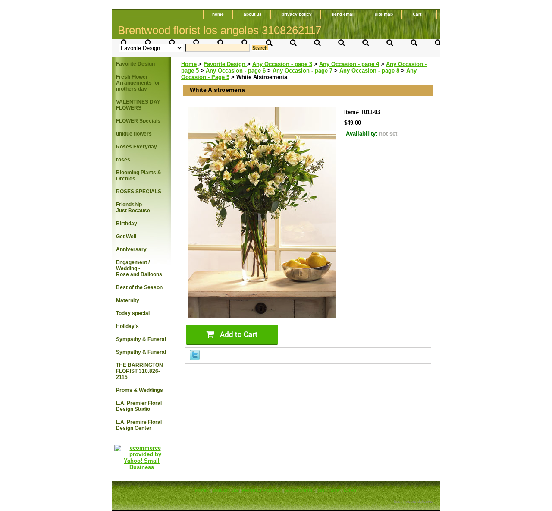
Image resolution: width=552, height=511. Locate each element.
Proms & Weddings (139, 390)
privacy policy (297, 14)
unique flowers (134, 134)
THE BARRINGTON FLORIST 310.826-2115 (139, 371)
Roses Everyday (136, 147)
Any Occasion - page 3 (282, 64)
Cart (417, 14)
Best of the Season (139, 287)
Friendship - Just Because (133, 208)
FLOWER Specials (138, 121)
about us (253, 14)
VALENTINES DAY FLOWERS (138, 105)
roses (123, 160)
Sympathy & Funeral (141, 339)
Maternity (127, 300)
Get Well (126, 236)
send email (343, 14)
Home (189, 64)
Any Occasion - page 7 (302, 70)
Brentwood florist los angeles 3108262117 (219, 30)
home (218, 14)
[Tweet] (195, 358)
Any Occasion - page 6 (236, 70)
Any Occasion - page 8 (369, 70)
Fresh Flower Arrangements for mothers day (138, 83)
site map (384, 14)
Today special (133, 313)
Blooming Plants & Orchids (138, 176)
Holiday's (127, 326)
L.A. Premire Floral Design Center (139, 425)
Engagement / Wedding (139, 268)
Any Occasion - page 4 (349, 64)
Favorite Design (225, 64)
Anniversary (131, 249)
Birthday (126, 224)
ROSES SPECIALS (138, 192)
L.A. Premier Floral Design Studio (139, 406)
